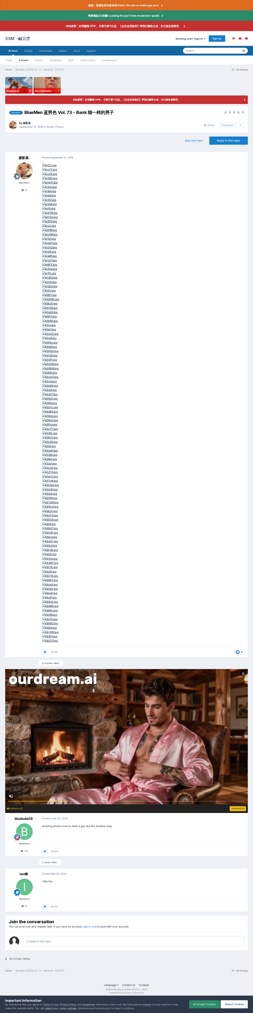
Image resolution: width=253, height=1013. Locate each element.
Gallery (63, 50)
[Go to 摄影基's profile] (13, 125)
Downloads (45, 50)
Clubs (9, 60)
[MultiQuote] (44, 652)
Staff (71, 60)
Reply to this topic (228, 140)
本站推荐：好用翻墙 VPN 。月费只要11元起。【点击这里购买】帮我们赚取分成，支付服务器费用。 (123, 26)
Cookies (144, 985)
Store (77, 50)
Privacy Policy (68, 1004)
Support (91, 50)
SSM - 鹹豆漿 (17, 38)
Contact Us (128, 985)
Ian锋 (24, 874)
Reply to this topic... (41, 941)
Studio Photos (55, 126)
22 (26, 906)
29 (26, 190)
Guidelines (55, 60)
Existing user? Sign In (190, 38)
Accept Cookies (206, 1004)
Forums (24, 60)
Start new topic (194, 140)
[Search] (244, 51)
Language (110, 985)
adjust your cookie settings (60, 1008)
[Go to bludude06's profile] (24, 831)
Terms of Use (51, 1004)
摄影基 (27, 123)
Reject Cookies (234, 1004)
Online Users (87, 60)
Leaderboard (109, 60)
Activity (28, 50)
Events (39, 60)
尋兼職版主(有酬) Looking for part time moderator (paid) (123, 15)
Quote (54, 651)
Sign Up (217, 38)
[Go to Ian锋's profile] (24, 887)
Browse (13, 50)
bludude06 (24, 819)
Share (210, 125)
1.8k (25, 850)
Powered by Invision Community (126, 992)
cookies (146, 1004)
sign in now (90, 926)
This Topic (229, 50)
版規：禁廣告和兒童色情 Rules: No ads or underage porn (123, 5)
